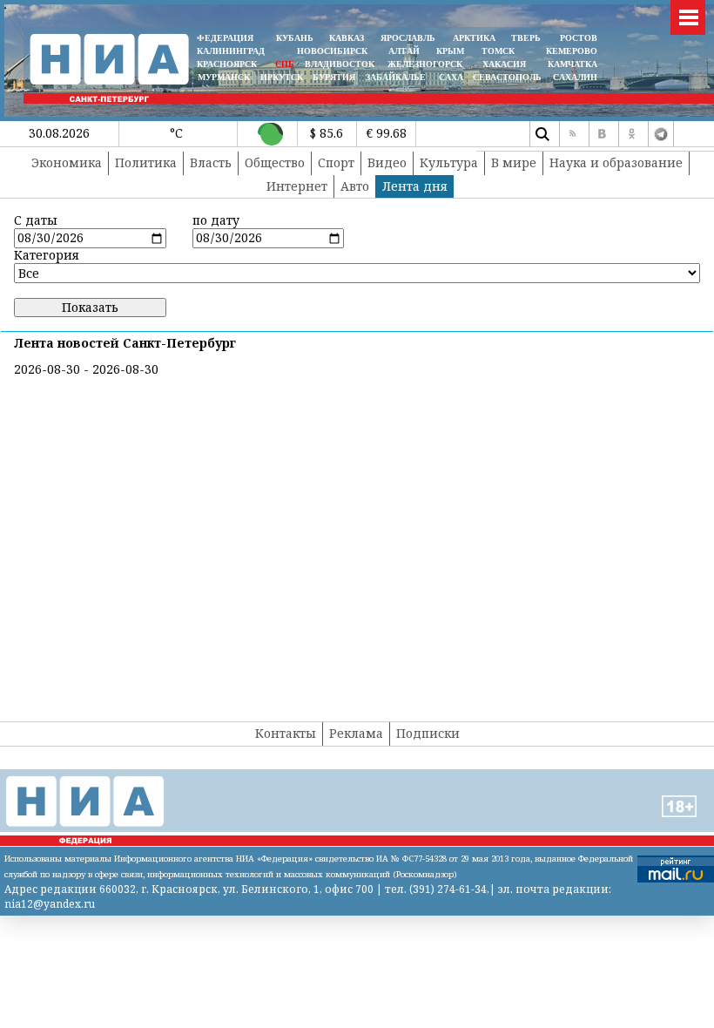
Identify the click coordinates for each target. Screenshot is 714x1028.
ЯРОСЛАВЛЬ (408, 38)
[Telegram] (661, 134)
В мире (513, 162)
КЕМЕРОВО (571, 51)
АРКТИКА (474, 38)
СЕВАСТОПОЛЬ (507, 77)
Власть (211, 162)
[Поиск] (542, 134)
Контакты (285, 733)
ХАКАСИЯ (503, 64)
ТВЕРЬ (526, 38)
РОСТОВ (578, 38)
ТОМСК (501, 51)
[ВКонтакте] (602, 134)
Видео (387, 162)
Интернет (296, 186)
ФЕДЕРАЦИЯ (225, 38)
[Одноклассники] (631, 134)
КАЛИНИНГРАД (231, 51)
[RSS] (572, 134)
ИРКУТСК (281, 77)
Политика (146, 162)
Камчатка (571, 64)
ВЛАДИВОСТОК (339, 64)
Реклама (356, 733)
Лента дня (415, 186)
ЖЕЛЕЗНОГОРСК (424, 64)
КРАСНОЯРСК (227, 64)
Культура (449, 162)
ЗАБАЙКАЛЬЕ (397, 77)
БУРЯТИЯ (334, 77)
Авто (354, 186)
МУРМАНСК (224, 77)
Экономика (66, 162)
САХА (451, 77)
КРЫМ (450, 51)
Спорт (336, 162)
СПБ (284, 64)
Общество (275, 162)
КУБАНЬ (294, 38)
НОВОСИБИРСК (332, 51)
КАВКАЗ (346, 38)
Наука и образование (616, 162)
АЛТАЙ (404, 51)
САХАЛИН (575, 77)
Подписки (428, 733)
